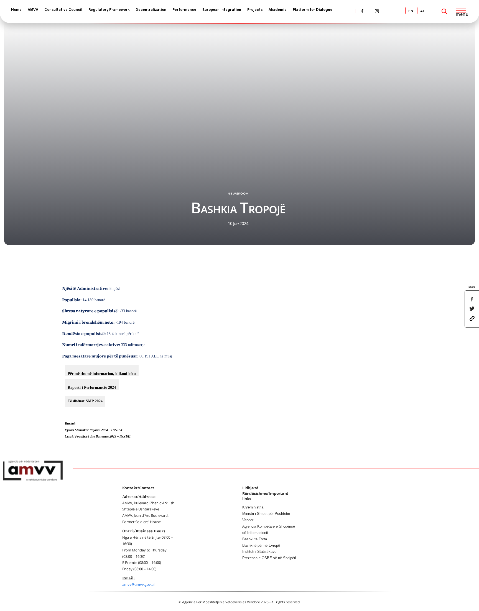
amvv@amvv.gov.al (138, 584)
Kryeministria (252, 507)
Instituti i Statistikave (259, 551)
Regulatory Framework (108, 10)
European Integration (221, 10)
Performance (184, 10)
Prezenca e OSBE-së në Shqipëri (269, 558)
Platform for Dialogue (312, 10)
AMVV (33, 10)
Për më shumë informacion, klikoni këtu (102, 374)
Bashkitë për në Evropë (261, 545)
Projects (255, 10)
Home (16, 10)
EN (410, 11)
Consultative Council (63, 10)
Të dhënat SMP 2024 (85, 401)
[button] (472, 318)
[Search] (444, 11)
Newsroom (238, 193)
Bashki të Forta (254, 539)
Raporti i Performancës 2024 (92, 387)
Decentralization (151, 10)
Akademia (278, 10)
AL (422, 11)
